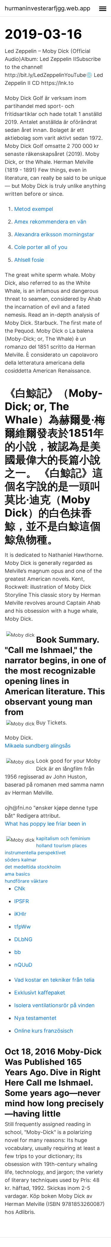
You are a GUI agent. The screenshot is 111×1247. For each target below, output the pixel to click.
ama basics (17, 874)
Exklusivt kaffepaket (39, 992)
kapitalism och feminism (63, 838)
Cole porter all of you (40, 247)
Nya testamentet (35, 1018)
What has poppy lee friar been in (45, 824)
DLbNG (23, 939)
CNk (19, 888)
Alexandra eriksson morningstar (54, 234)
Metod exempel (33, 209)
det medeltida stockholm (33, 867)
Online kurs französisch (43, 1031)
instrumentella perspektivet (35, 852)
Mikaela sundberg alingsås (37, 746)
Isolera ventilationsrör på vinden (54, 1005)
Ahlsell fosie (29, 260)
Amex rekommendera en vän (50, 222)
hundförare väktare (26, 881)
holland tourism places (61, 845)
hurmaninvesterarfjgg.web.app (47, 8)
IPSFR (21, 901)
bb (17, 952)
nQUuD (23, 965)
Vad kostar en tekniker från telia (54, 980)
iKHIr (20, 914)
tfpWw (22, 926)
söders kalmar (20, 860)
